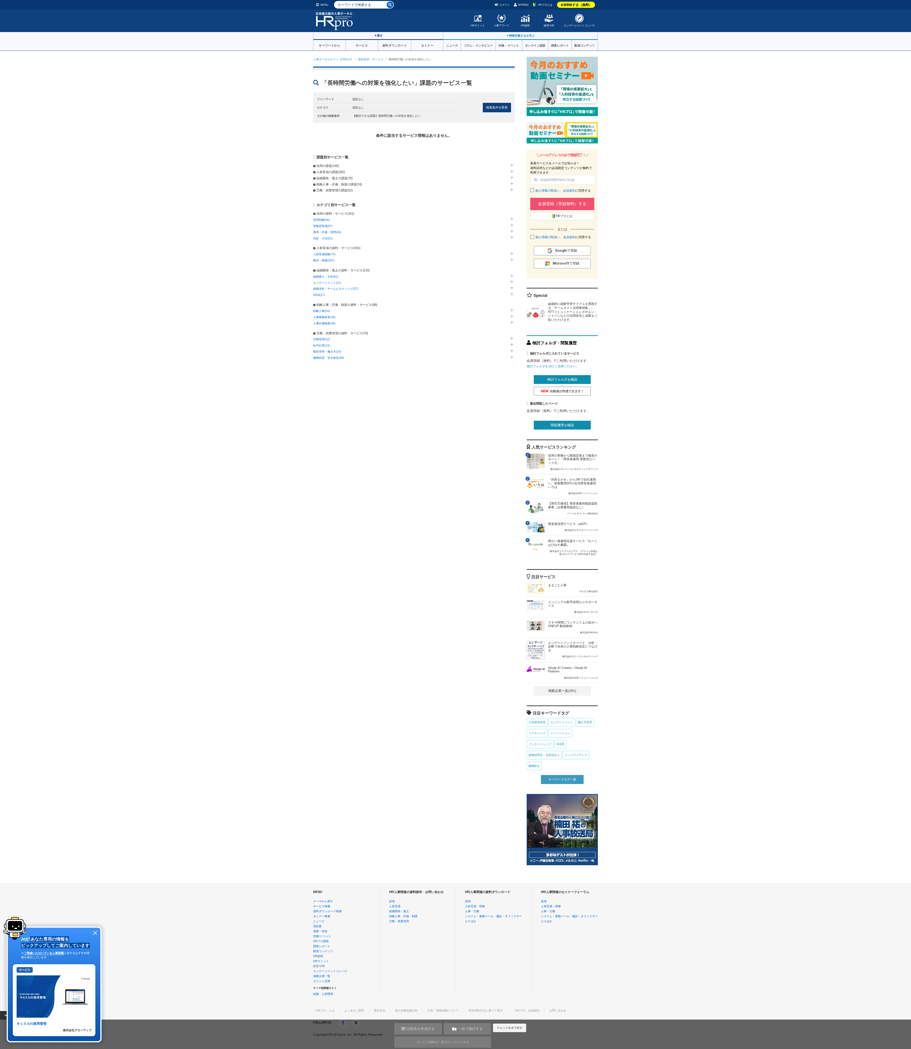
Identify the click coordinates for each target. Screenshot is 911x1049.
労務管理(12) (321, 339)
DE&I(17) (319, 295)
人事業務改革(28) (324, 317)
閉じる (95, 933)
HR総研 (525, 25)
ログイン (504, 4)
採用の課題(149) (327, 166)
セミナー (427, 45)
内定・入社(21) (323, 238)
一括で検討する (470, 1029)
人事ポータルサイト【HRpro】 (333, 59)
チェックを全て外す (509, 1028)
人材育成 (394, 906)
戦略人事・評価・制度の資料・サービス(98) (346, 305)
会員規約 (569, 190)
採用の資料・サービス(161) (335, 213)
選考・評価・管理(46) (327, 232)
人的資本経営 (537, 722)
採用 (392, 901)
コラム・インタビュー (478, 45)
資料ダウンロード (394, 45)
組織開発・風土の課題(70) (334, 178)
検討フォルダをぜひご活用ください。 (553, 366)
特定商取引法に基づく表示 (486, 1010)
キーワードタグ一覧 (562, 779)
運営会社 (379, 1010)
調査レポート (560, 45)
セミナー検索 (321, 916)
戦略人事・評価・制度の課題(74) (339, 184)
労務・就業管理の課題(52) (334, 190)
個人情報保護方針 (406, 1010)
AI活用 (560, 744)
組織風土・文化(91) (325, 276)
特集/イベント (322, 936)
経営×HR (549, 25)
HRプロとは (545, 4)
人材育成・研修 (475, 906)
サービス (362, 45)
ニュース (452, 45)
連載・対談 (320, 931)
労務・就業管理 (399, 921)
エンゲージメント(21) (327, 282)
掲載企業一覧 (321, 976)
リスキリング (537, 733)
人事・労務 (472, 911)
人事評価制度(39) (324, 323)
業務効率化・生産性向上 (544, 755)
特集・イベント (509, 45)
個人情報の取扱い (547, 190)
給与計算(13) (321, 345)
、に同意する (563, 190)
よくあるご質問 (354, 1010)
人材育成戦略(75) (324, 254)
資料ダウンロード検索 (327, 911)
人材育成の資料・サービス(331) (338, 248)
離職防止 (534, 766)
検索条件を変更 (497, 107)
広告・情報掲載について (443, 1010)
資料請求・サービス (371, 59)
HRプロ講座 (321, 941)
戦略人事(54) (321, 311)
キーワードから (329, 45)
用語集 (317, 926)
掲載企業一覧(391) (562, 691)
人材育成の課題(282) (330, 172)
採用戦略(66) (321, 220)
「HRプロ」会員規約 (525, 1010)
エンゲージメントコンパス (579, 25)
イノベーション (560, 733)
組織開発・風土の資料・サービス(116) (343, 270)
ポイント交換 (321, 981)
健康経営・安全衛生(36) (328, 357)
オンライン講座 (535, 45)
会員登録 (576, 4)
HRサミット (478, 25)
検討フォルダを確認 (562, 379)
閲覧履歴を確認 (562, 425)
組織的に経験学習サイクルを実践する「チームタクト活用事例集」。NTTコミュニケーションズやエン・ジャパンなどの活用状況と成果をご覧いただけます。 (572, 312)
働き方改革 (585, 722)
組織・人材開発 (323, 994)
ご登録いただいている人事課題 (44, 953)
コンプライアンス (576, 755)
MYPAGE (523, 4)
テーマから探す (323, 901)
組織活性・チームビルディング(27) (335, 288)
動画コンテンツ (584, 45)
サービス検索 (321, 906)
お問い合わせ (557, 1010)
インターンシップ (540, 744)
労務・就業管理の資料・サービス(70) (342, 333)
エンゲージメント (561, 722)
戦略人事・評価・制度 (403, 916)
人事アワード (501, 25)
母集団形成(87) (323, 226)
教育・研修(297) (323, 260)
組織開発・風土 (399, 911)
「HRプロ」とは (324, 1010)
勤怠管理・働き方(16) (327, 351)
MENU (324, 4)
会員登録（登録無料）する (562, 204)
